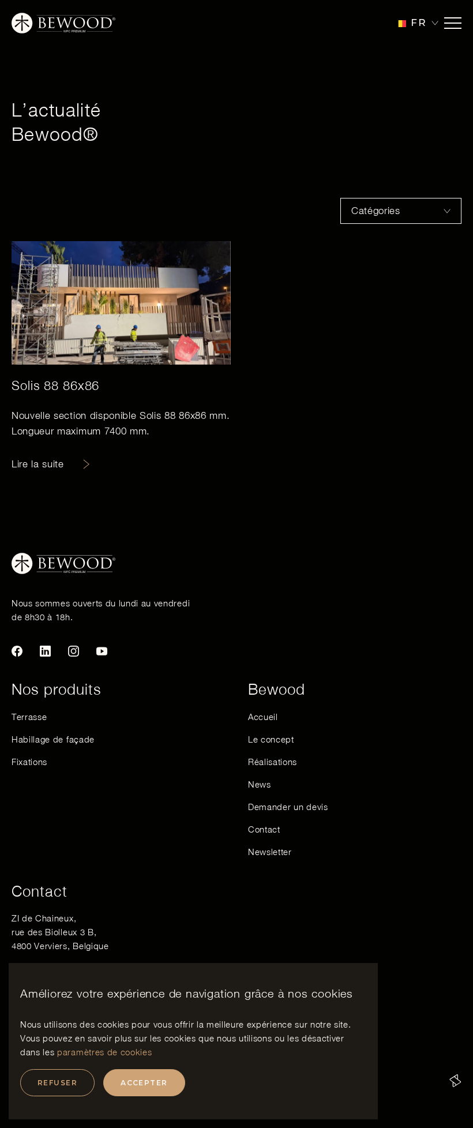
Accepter (144, 1082)
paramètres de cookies (104, 1052)
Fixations (29, 761)
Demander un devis (288, 806)
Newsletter (270, 851)
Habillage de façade (53, 739)
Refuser (57, 1082)
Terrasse (29, 716)
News (259, 784)
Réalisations (272, 761)
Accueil (263, 716)
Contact (264, 829)
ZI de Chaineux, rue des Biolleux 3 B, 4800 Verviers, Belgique (60, 932)
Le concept (271, 739)
